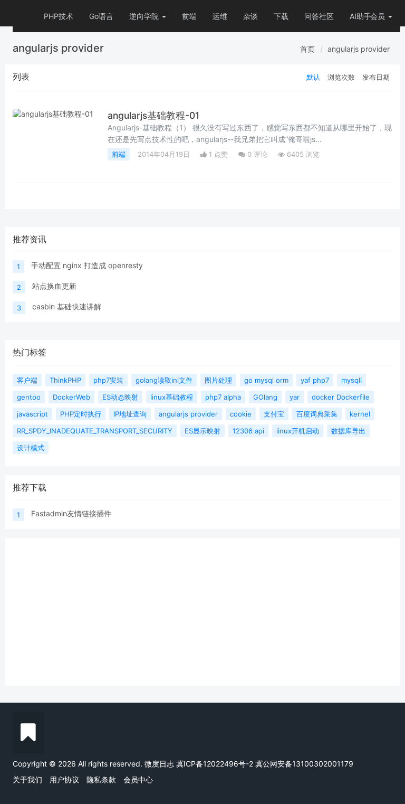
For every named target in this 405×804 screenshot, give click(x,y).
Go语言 (101, 16)
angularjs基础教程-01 (153, 115)
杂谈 (250, 16)
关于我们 (27, 779)
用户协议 (64, 779)
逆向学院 (145, 16)
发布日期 (376, 77)
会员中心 (138, 779)
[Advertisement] (202, 612)
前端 (189, 16)
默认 (313, 77)
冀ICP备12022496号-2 (214, 763)
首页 (307, 48)
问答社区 (319, 16)
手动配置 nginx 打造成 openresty (87, 265)
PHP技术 (58, 16)
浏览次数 (341, 77)
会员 (377, 16)
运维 (220, 16)
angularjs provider (358, 48)
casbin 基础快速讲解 (66, 306)
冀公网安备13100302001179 (304, 763)
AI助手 (360, 16)
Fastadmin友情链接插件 (71, 513)
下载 (281, 16)
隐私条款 (101, 779)
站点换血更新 (54, 285)
